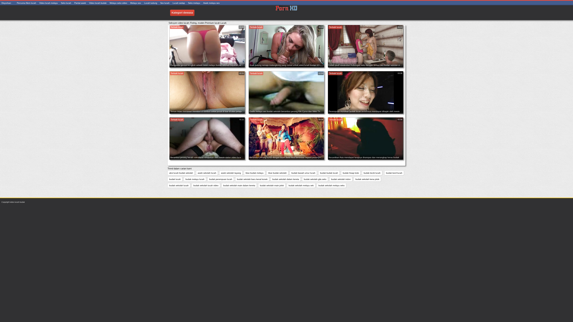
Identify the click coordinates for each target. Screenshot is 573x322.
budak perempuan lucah (220, 179)
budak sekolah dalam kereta (285, 179)
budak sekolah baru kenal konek (252, 179)
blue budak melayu (255, 173)
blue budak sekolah (277, 173)
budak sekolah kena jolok (367, 179)
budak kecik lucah (372, 173)
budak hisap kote (351, 173)
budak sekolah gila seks (315, 179)
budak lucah (175, 179)
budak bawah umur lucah (303, 173)
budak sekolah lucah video (205, 185)
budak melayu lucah (194, 179)
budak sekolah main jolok (272, 185)
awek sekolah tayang (231, 173)
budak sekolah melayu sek (301, 185)
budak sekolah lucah (179, 185)
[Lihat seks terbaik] (286, 12)
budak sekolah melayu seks (331, 185)
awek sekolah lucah (207, 173)
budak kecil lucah (394, 173)
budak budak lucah (329, 173)
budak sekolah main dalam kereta (239, 185)
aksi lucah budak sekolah (181, 173)
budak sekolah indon (341, 179)
